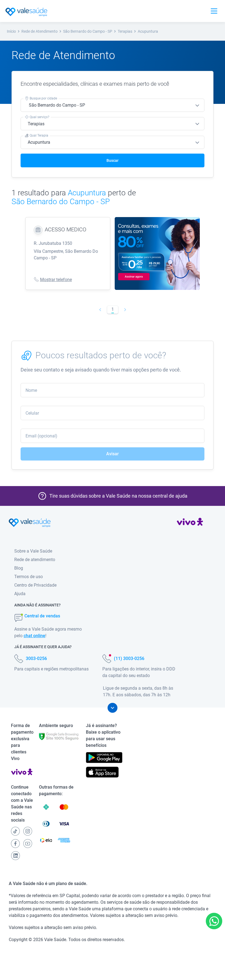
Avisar (112, 453)
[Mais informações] (112, 708)
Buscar (112, 160)
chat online (34, 635)
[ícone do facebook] (15, 843)
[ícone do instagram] (27, 831)
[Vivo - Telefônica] (190, 523)
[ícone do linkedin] (15, 855)
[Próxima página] (125, 310)
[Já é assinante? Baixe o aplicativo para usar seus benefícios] (104, 757)
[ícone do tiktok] (15, 831)
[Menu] (214, 10)
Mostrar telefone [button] (56, 279)
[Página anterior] (100, 310)
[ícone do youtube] (27, 843)
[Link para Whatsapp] (214, 921)
